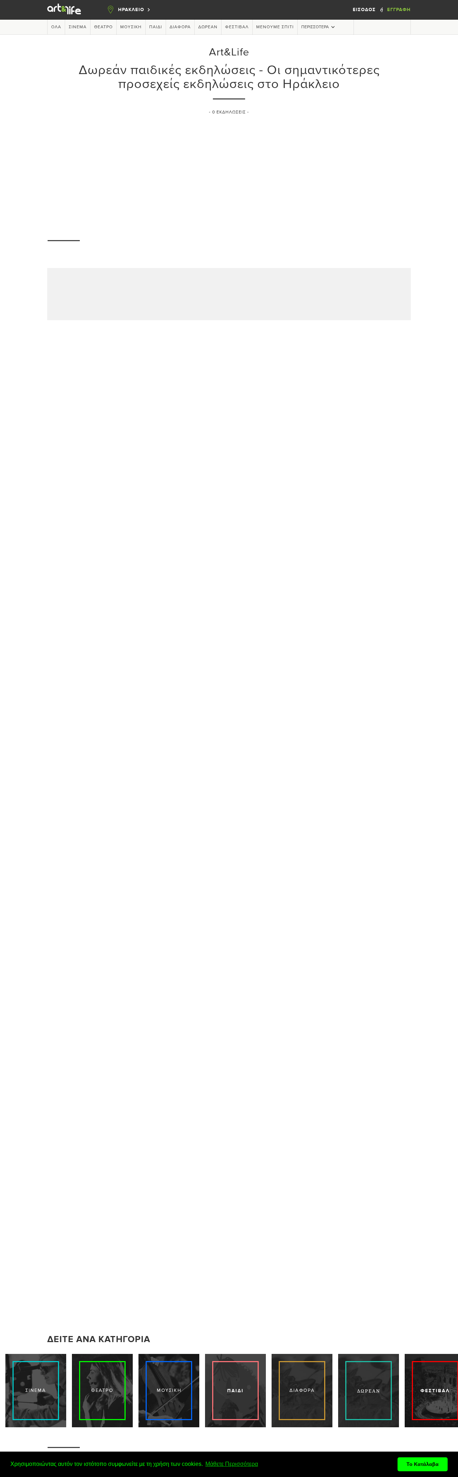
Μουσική (131, 27)
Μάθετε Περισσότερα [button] (231, 1464)
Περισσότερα (315, 27)
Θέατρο (103, 27)
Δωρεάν (208, 27)
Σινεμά (78, 27)
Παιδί (155, 27)
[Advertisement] (229, 173)
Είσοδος (365, 10)
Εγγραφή (399, 10)
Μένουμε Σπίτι (275, 27)
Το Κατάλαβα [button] (422, 1464)
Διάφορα (180, 27)
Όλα (56, 27)
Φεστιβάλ (237, 27)
